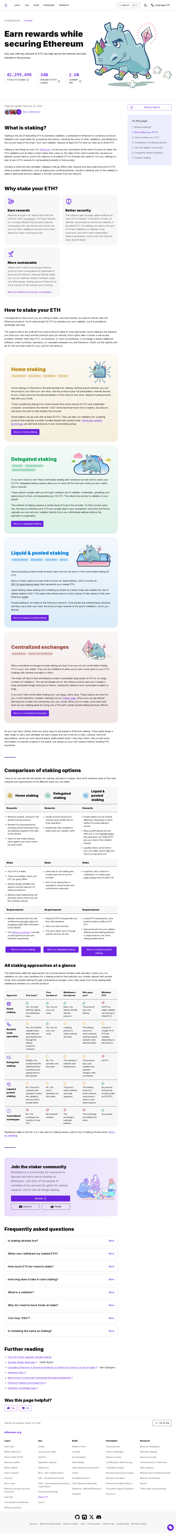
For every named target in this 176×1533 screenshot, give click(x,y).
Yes (13, 1408)
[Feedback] (170, 1527)
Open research (147, 1467)
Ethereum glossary (12, 1507)
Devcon (110, 1494)
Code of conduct (70, 1524)
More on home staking (25, 432)
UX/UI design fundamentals (84, 1483)
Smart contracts (11, 1473)
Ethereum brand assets (50, 1524)
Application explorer (47, 1462)
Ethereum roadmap (148, 1452)
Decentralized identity (48, 1491)
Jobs (83, 1524)
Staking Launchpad (21, 932)
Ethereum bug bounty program (120, 1473)
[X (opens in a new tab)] (91, 1517)
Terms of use (108, 1524)
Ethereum (45, 149)
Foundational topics (81, 1478)
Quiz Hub (8, 1497)
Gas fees (8, 1478)
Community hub (113, 1446)
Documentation (79, 1457)
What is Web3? (11, 1467)
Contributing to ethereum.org (119, 1462)
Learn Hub (9, 1446)
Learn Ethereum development (85, 1467)
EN (162, 5)
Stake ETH (43, 1497)
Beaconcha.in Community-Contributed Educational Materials (40, 1377)
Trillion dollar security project (153, 1488)
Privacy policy (93, 1524)
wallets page (69, 698)
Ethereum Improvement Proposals (155, 1473)
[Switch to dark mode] (145, 5)
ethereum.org (12, 20)
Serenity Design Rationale (22, 1362)
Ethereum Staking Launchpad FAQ (27, 1382)
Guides (41, 1446)
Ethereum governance (150, 1478)
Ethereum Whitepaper (150, 1446)
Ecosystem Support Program (120, 1488)
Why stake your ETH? (146, 132)
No (27, 1408)
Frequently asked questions (148, 152)
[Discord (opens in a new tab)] (98, 1517)
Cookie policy (122, 1524)
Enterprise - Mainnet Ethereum (87, 1488)
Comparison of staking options (151, 142)
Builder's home (79, 1446)
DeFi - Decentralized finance (51, 1478)
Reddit (56, 1207)
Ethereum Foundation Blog (119, 1483)
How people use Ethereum (16, 1502)
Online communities (114, 1452)
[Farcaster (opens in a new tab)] (84, 1517)
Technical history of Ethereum (153, 1462)
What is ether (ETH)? (13, 1457)
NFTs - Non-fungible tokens (51, 1473)
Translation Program (115, 1467)
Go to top (164, 1422)
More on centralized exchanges (30, 713)
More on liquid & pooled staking (29, 617)
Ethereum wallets (12, 1462)
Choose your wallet (47, 1452)
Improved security (148, 1457)
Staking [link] (28, 20)
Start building (78, 1462)
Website (41, 1199)
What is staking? (142, 127)
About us (34, 1524)
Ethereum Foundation (115, 1478)
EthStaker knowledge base (23, 1388)
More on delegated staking (27, 523)
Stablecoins (43, 1467)
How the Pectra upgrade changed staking (29, 1357)
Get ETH (42, 1457)
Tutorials (76, 1452)
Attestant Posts (17, 1372)
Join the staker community (149, 147)
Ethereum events (113, 1457)
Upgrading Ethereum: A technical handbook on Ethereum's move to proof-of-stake (53, 1367)
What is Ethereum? (12, 1452)
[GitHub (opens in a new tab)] (77, 1517)
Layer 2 (41, 1502)
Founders (76, 1494)
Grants (75, 1473)
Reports (143, 1483)
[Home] (5, 5)
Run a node (9, 1483)
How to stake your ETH (146, 137)
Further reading (142, 157)
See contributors (31, 111)
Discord (25, 1207)
